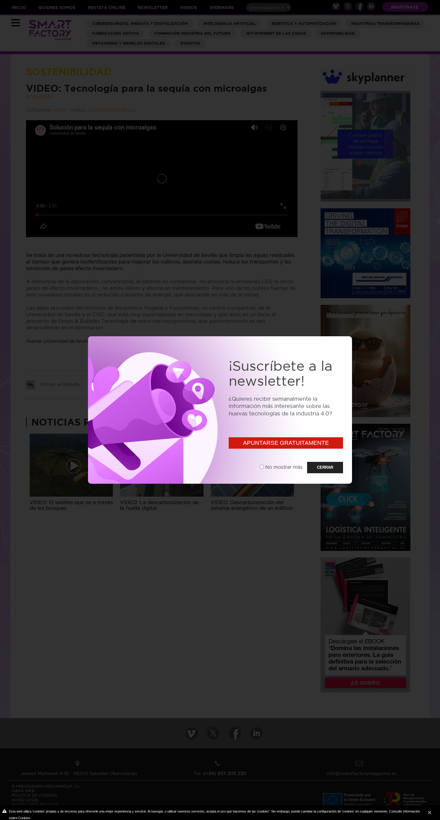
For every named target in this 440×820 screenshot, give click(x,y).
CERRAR (325, 467)
